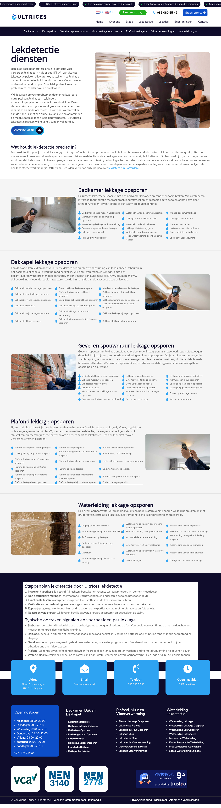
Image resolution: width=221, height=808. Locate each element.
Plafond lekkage (135, 31)
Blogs (129, 22)
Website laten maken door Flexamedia (77, 800)
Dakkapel (47, 31)
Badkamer (29, 31)
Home (99, 22)
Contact (203, 22)
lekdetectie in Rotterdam (123, 168)
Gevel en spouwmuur (72, 31)
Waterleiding (186, 31)
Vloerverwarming (161, 31)
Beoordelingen (183, 22)
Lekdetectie (145, 22)
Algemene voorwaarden (184, 800)
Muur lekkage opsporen (105, 31)
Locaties (164, 22)
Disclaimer (160, 800)
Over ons (114, 22)
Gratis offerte (193, 13)
